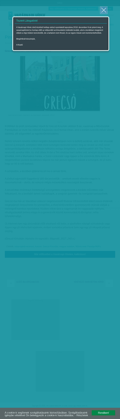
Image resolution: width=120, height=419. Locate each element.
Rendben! (103, 412)
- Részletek (81, 415)
